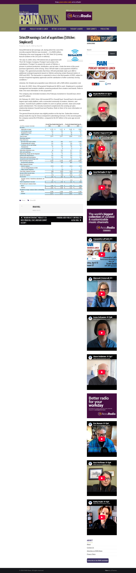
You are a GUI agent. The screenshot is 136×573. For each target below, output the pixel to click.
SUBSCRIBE (91, 43)
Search (89, 50)
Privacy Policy (91, 554)
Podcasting (105, 29)
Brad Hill (39, 46)
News (23, 200)
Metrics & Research (59, 29)
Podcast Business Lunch (39, 29)
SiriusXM (33, 200)
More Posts (37, 210)
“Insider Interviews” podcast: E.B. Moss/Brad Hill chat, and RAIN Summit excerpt (34, 220)
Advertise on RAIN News (94, 551)
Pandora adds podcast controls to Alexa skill (69, 219)
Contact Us (90, 547)
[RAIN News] (68, 14)
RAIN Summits (92, 29)
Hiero (107, 570)
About (23, 29)
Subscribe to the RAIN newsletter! (97, 560)
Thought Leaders (76, 29)
